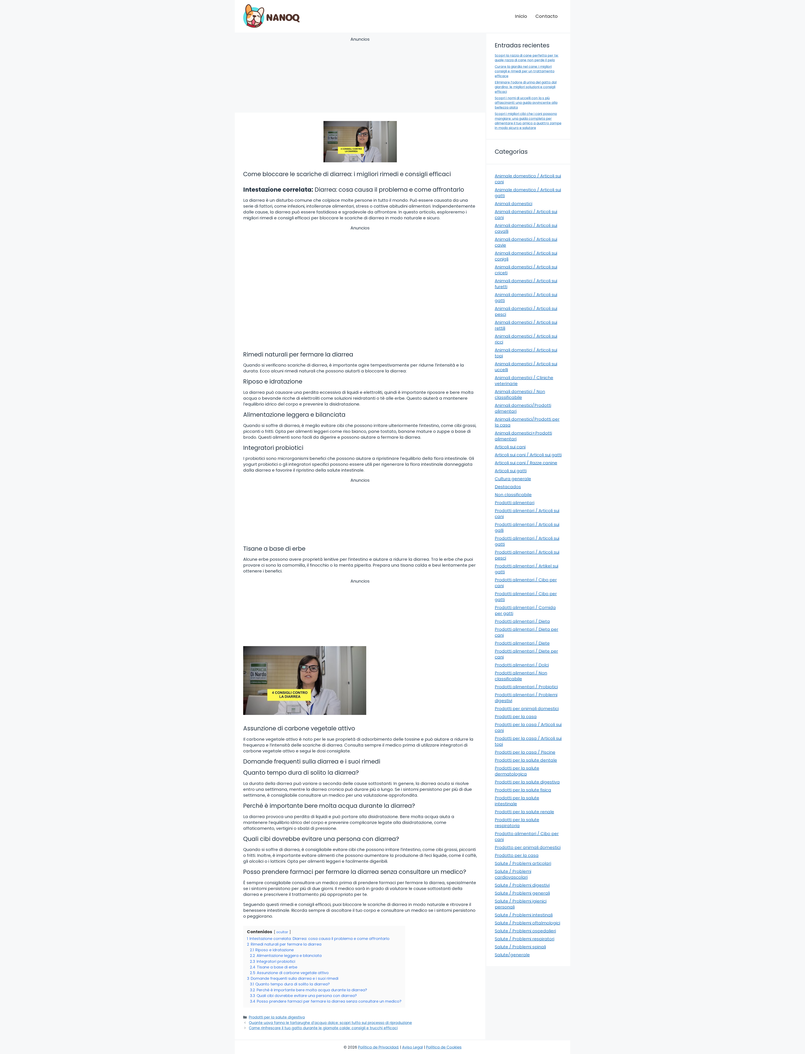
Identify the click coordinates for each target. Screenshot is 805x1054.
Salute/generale (512, 955)
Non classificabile (513, 495)
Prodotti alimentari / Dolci (522, 665)
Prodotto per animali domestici (528, 847)
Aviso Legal (412, 1047)
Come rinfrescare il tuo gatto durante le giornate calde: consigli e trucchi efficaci (323, 1028)
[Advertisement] (360, 75)
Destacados (508, 487)
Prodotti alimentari (514, 503)
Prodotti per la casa (516, 717)
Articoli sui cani (510, 447)
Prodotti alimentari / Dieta (522, 621)
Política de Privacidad (378, 1047)
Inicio (521, 16)
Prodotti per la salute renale (524, 812)
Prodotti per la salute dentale (526, 760)
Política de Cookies (444, 1047)
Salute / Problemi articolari (523, 863)
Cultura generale (513, 479)
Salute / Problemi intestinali (524, 915)
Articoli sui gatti (511, 471)
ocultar (282, 932)
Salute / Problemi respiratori (524, 939)
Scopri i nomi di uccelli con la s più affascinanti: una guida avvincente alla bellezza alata (526, 103)
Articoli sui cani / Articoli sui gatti (528, 455)
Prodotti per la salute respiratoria (517, 823)
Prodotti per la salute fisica (523, 790)
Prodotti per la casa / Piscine (525, 752)
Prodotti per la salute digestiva (277, 1017)
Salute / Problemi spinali (520, 947)
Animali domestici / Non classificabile (520, 394)
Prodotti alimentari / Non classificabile (521, 676)
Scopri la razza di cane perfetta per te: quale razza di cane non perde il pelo (526, 57)
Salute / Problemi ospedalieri (525, 931)
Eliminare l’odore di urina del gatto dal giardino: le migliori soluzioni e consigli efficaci (526, 87)
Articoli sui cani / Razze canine (526, 463)
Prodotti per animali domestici (527, 709)
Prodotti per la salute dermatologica (517, 771)
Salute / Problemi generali (522, 893)
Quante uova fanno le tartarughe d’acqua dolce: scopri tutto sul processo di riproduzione (330, 1022)
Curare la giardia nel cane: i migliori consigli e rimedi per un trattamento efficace (524, 71)
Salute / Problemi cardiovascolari (513, 874)
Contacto (546, 16)
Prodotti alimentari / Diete (522, 643)
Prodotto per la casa (517, 855)
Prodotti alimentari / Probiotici (526, 687)
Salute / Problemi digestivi (522, 885)
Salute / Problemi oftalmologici (527, 923)
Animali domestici (513, 204)
